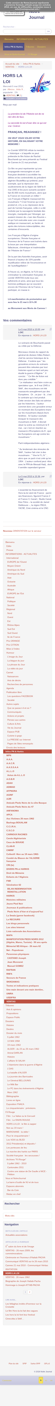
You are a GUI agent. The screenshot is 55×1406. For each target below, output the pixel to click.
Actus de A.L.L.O (16, 775)
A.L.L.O (10, 771)
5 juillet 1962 (13, 1037)
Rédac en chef (13, 1194)
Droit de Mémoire (15, 873)
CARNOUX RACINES (16, 834)
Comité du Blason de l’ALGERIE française (23, 859)
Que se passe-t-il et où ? (19, 708)
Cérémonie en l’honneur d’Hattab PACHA (25, 1257)
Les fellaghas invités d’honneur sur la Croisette (23, 1305)
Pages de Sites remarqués (20, 743)
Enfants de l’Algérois (17, 877)
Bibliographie (12, 1096)
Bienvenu (9, 39)
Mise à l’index (13, 649)
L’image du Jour (15, 656)
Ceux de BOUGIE (15, 842)
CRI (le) (10, 865)
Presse (9, 550)
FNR (8, 881)
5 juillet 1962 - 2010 (16, 1163)
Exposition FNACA (15, 1104)
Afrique (10, 589)
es (46, 1380)
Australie (11, 585)
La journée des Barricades (20, 1076)
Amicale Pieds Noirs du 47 (20, 807)
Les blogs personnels (17, 923)
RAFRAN (10, 970)
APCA (9, 814)
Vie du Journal (14, 728)
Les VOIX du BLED (15, 1140)
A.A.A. (9, 759)
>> (48, 31)
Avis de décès (14, 680)
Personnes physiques (17, 954)
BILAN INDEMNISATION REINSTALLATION (19, 890)
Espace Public (13, 1017)
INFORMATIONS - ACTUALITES (32, 39)
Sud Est (11, 629)
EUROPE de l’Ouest (17, 562)
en (51, 1380)
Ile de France (13, 637)
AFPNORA (11, 791)
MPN (8, 755)
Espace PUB (13, 731)
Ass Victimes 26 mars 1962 (20, 818)
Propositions (12, 1013)
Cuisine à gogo (14, 735)
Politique (11, 601)
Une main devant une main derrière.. (25, 989)
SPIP (24, 1364)
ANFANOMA (12, 810)
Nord (9, 613)
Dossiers (41, 47)
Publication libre (14, 692)
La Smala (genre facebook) (20, 915)
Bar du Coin (13, 1190)
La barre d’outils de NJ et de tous (22, 1182)
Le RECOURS (13, 919)
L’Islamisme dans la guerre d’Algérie (24, 1064)
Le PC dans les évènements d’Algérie (25, 1088)
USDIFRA (11, 997)
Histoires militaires (16, 899)
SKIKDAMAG (13, 982)
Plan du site (13, 1364)
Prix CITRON (12, 645)
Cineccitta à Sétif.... (15, 1318)
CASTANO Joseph (16, 958)
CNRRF (10, 850)
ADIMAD (10, 787)
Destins (10, 1029)
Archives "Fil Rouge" (16, 1159)
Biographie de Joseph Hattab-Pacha (23, 1281)
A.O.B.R (10, 779)
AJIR (8, 799)
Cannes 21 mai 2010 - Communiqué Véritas (27, 1265)
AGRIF (9, 795)
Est (8, 621)
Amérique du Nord (16, 570)
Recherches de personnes (20, 684)
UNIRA (9, 993)
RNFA (9, 974)
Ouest (10, 617)
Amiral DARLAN (15, 1053)
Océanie (11, 581)
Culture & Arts (14, 724)
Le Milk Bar (12, 1084)
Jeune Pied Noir (14, 903)
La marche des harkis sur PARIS (22, 1151)
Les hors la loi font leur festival (20, 1314)
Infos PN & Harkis (14, 47)
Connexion (6, 1380)
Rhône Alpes (13, 625)
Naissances (12, 676)
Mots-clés (9, 1215)
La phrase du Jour (16, 664)
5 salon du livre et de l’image (20, 1246)
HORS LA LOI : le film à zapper (21, 1124)
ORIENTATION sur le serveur (22, 531)
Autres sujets (12, 704)
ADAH (9, 783)
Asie (9, 577)
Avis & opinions (13, 1009)
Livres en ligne (13, 1100)
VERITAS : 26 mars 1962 (18, 1277)
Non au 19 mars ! (14, 1128)
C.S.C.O (10, 830)
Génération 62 (13, 885)
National (10, 597)
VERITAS (9, 67)
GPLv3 (47, 1364)
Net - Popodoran (15, 950)
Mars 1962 (12, 1092)
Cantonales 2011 (15, 1167)
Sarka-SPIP (35, 1364)
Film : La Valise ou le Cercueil (20, 1116)
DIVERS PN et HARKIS (17, 869)
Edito (8, 546)
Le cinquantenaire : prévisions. (21, 1108)
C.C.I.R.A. (11, 826)
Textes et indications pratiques (22, 985)
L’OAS (10, 1068)
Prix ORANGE (13, 641)
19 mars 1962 (14, 1045)
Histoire (10, 1025)
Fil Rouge (32, 54)
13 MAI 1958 (13, 1041)
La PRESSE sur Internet (19, 739)
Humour (10, 653)
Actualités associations (16, 99)
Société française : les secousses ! (23, 1155)
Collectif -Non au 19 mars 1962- (22, 854)
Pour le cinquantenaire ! (17, 1136)
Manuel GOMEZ (15, 966)
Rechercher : (9, 27)
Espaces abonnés (15, 1186)
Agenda (10, 688)
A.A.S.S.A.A (12, 767)
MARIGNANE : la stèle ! (17, 1132)
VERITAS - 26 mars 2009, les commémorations (20, 1252)
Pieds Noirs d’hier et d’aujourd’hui (25, 911)
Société (11, 605)
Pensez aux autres (16, 720)
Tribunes (30, 47)
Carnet (9, 672)
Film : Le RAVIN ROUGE (18, 1120)
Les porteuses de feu (16, 1147)
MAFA (9, 935)
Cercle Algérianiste (16, 838)
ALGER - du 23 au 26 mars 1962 (23, 1049)
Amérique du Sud (15, 574)
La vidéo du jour (15, 668)
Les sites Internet (15, 927)
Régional (10, 609)
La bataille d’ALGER (17, 1072)
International (12, 558)
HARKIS (10, 896)
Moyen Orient (13, 566)
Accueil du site (12, 64)
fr (41, 1380)
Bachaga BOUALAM (16, 822)
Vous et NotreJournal (15, 54)
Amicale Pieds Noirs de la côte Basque (26, 803)
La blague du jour (15, 660)
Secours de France (16, 978)
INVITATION (11, 1269)
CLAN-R (10, 846)
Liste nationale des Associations (23, 931)
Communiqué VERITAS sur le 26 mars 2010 (27, 1261)
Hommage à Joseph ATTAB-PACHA (23, 1285)
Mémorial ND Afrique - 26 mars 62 (23, 946)
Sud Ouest (12, 633)
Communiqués (14, 712)
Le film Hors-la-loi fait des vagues (22, 1311)
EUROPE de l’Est (15, 593)
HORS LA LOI (39, 335)
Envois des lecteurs (15, 747)
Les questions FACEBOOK (20, 696)
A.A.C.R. (10, 763)
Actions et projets (15, 716)
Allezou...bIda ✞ (15, 89)
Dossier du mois (14, 1033)
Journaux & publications (19, 907)
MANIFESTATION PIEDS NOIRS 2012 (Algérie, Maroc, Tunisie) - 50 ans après (26, 940)
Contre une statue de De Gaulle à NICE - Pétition (27, 1173)
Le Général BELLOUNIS (19, 1080)
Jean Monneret (15, 962)
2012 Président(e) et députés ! (21, 1143)
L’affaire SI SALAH (16, 1061)
